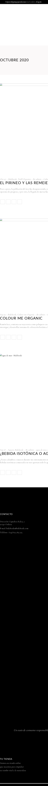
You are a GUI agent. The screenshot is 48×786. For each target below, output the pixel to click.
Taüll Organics (24, 179)
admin (38, 179)
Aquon (11, 449)
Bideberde (12, 179)
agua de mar (41, 449)
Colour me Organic (25, 314)
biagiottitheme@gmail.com (15, 2)
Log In (38, 2)
